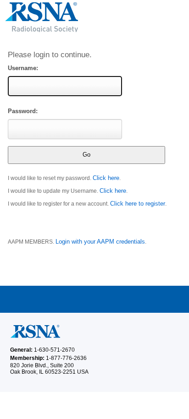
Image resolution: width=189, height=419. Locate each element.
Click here (106, 177)
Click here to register (137, 203)
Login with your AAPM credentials (100, 241)
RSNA (94, 20)
